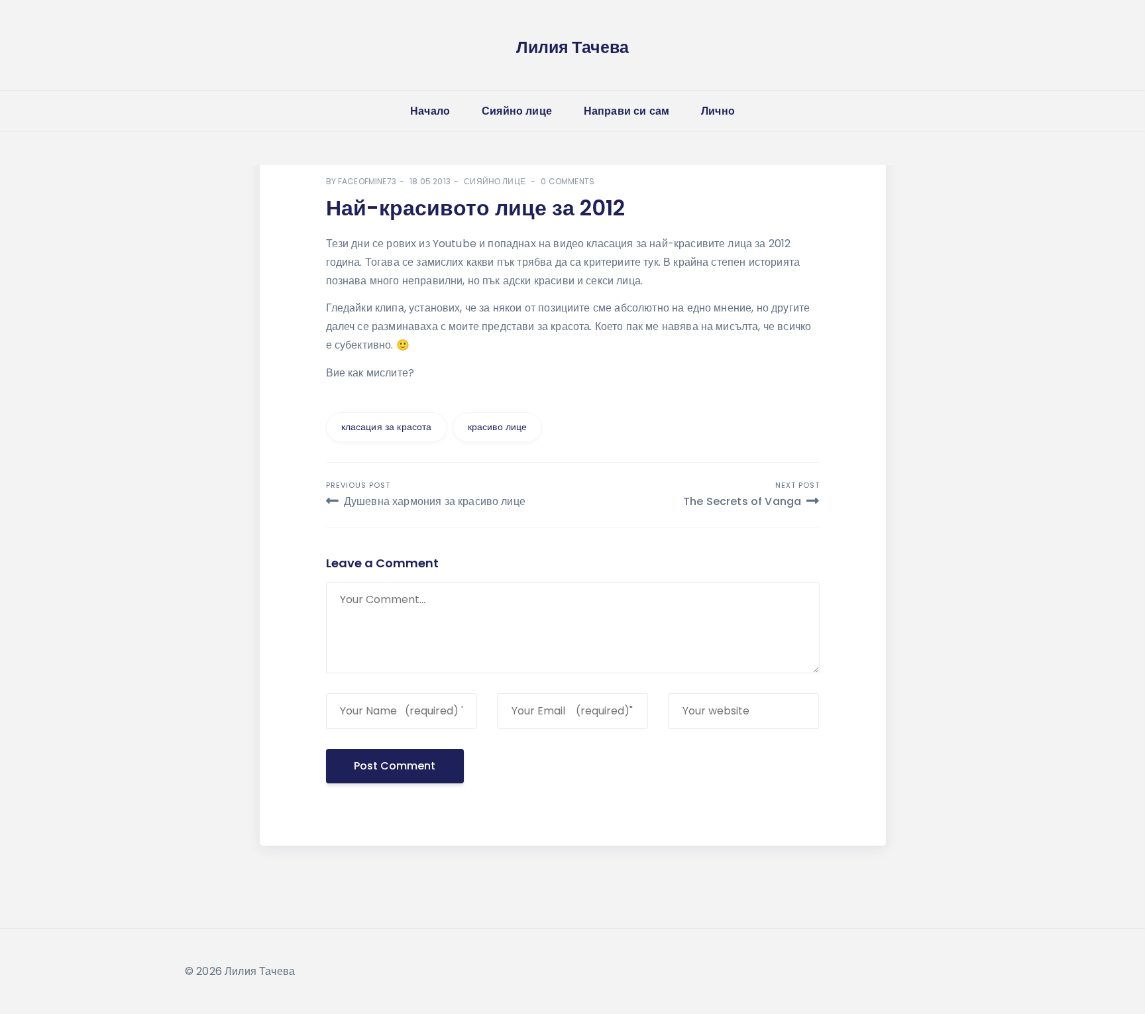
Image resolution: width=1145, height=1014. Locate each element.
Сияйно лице (517, 111)
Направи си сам (626, 111)
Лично (718, 111)
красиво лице (497, 426)
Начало (430, 111)
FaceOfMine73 (367, 181)
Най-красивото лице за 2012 (475, 208)
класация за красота (386, 426)
